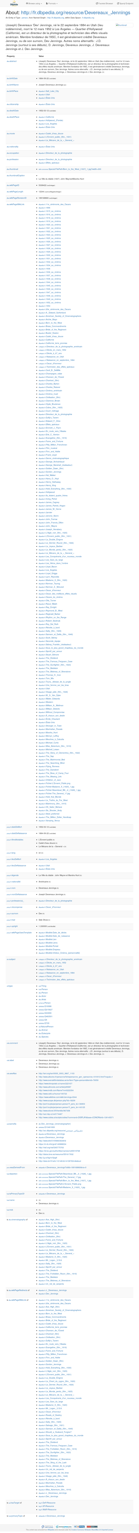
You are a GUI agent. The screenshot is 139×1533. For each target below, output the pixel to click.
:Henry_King (47, 485)
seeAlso (12, 1073)
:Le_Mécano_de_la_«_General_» (56, 140)
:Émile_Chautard (49, 719)
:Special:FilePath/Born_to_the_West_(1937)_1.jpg (65, 1180)
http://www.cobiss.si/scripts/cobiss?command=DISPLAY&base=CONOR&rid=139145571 (76, 1117)
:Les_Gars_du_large (51, 559)
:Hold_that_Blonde (50, 796)
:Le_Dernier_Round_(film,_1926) (56, 542)
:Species (43, 1036)
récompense (14, 907)
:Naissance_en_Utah (51, 356)
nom (11, 888)
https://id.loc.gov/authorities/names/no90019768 (59, 1150)
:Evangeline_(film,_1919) (53, 438)
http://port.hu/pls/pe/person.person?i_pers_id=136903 (62, 1103)
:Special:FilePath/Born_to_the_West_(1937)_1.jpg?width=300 (70, 169)
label (10, 1060)
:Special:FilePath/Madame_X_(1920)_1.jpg (62, 1187)
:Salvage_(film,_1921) (51, 1425)
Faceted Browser (105, 3)
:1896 (44, 207)
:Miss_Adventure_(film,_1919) (55, 746)
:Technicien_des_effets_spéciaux (56, 366)
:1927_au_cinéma (50, 245)
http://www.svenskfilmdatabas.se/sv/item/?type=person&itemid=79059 (68, 1080)
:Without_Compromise (51, 712)
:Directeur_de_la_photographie (55, 153)
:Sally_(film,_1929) (50, 631)
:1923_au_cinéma (50, 234)
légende (13, 875)
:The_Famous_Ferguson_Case (55, 661)
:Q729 (44, 1023)
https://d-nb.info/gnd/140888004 (52, 1144)
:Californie (46, 117)
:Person (43, 989)
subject (11, 959)
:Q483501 (46, 1016)
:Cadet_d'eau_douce (51, 133)
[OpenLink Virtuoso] (47, 1526)
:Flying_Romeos (49, 766)
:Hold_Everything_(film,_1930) (55, 488)
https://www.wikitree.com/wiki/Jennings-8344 (58, 1097)
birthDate (12, 78)
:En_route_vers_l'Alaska (52, 431)
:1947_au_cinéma (50, 292)
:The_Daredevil (49, 769)
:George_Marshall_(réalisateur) (55, 465)
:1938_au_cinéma (50, 278)
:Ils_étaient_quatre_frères (53, 495)
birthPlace (12, 91)
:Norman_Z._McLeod (51, 586)
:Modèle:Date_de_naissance (54, 936)
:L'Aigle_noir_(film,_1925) (53, 532)
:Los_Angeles (48, 123)
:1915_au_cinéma (50, 211)
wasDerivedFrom (16, 1167)
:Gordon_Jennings (50, 471)
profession (13, 159)
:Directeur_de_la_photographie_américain (60, 346)
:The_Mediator (48, 668)
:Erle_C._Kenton (49, 434)
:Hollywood (47, 492)
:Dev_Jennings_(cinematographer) (55, 1123)
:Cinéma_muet (48, 393)
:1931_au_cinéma (50, 258)
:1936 (44, 268)
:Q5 (43, 1019)
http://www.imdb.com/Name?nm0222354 (56, 1090)
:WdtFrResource (47, 1509)
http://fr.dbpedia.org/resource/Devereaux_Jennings (75, 12)
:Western (46, 702)
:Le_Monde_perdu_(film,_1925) (56, 549)
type (10, 985)
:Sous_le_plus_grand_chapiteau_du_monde (61, 647)
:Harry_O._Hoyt (49, 478)
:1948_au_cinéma (50, 295)
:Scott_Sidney (48, 637)
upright (12, 926)
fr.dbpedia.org (88, 17)
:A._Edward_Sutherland (52, 312)
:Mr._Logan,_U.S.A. (50, 1260)
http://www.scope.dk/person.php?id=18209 (57, 1100)
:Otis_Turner (47, 600)
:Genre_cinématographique (54, 458)
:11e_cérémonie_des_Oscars (55, 204)
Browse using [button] (34, 3)
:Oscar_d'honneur (50, 363)
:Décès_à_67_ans (50, 353)
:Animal (43, 1030)
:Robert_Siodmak (49, 620)
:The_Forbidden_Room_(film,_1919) (58, 1273)
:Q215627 (46, 1009)
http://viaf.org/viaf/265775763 (51, 1147)
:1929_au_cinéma (50, 251)
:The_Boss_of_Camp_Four (54, 773)
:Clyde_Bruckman (50, 404)
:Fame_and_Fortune (51, 441)
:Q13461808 (47, 1127)
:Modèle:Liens (48, 942)
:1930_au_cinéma (50, 255)
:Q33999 (45, 1013)
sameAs (11, 1123)
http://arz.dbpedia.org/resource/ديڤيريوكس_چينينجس (61, 1130)
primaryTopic (16, 1515)
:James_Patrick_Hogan (52, 505)
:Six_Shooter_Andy (50, 810)
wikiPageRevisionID (16, 198)
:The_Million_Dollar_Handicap (55, 817)
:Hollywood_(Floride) (51, 120)
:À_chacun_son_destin (52, 715)
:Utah (44, 94)
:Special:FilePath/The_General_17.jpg (60, 1177)
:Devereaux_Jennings (52, 1134)
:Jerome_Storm (49, 515)
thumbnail (12, 169)
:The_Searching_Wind (51, 763)
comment (12, 1043)
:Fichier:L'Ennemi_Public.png (54, 783)
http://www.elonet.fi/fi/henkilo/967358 (54, 1110)
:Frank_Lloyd (48, 454)
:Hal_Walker (47, 475)
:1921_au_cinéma (50, 228)
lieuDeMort (14, 859)
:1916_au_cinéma (50, 214)
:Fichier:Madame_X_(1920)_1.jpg (56, 786)
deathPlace (13, 117)
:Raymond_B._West (50, 610)
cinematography (17, 1219)
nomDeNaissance (17, 894)
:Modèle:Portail (48, 946)
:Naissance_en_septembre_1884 (57, 360)
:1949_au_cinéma (50, 299)
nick (10, 1209)
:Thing (42, 985)
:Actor (42, 996)
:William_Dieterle (49, 708)
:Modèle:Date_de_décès (52, 932)
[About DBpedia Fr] (14, 3)
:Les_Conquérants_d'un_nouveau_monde (60, 556)
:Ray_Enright (47, 607)
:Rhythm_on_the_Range (52, 617)
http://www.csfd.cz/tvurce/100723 (53, 1093)
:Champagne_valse (50, 373)
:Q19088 (45, 1006)
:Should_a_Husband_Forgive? (55, 1432)
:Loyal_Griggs (48, 573)
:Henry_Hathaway (50, 482)
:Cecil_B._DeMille (49, 370)
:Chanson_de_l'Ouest (51, 377)
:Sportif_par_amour (50, 651)
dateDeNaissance (17, 833)
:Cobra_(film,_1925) (51, 407)
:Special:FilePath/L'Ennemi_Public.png (60, 1183)
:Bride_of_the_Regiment (52, 329)
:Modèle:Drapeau (49, 949)
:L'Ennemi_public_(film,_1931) (55, 136)
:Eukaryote (44, 1033)
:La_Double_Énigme (51, 539)
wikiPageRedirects (18, 1290)
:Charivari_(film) (49, 380)
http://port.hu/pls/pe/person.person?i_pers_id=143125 (62, 1107)
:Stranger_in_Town (50, 725)
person (25, 17)
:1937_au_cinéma (50, 275)
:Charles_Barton (49, 383)
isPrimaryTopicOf (15, 1193)
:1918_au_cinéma (50, 217)
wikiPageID (13, 185)
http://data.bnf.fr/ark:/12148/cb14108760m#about (60, 1161)
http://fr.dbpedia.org (55, 17)
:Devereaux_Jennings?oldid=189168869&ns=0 (62, 1167)
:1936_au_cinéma (50, 272)
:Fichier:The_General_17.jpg (54, 793)
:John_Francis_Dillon (51, 522)
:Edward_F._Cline (49, 421)
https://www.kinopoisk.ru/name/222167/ (55, 1083)
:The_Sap (46, 756)
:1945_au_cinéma (50, 285)
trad (11, 919)
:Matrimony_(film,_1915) (52, 803)
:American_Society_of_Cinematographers (60, 316)
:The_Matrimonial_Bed (52, 759)
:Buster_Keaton (49, 333)
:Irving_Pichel (48, 498)
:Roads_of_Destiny (50, 1415)
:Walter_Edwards (49, 698)
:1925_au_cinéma (50, 238)
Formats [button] (52, 3)
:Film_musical (48, 448)
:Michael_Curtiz (49, 742)
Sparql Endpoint (126, 3)
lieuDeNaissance (16, 865)
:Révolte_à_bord (49, 627)
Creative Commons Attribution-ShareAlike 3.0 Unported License (92, 1530)
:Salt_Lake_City (49, 91)
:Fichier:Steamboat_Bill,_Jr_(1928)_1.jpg (59, 790)
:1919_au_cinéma (50, 221)
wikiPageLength (15, 191)
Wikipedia (51, 1530)
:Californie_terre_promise (53, 343)
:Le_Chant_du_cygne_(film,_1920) (57, 1381)
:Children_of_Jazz (50, 779)
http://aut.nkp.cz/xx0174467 (50, 1114)
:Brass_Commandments (52, 326)
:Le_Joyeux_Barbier (51, 546)
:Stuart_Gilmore (49, 654)
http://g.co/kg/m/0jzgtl (48, 1157)
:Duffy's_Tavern (49, 417)
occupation (13, 153)
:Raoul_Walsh (48, 603)
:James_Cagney (49, 502)
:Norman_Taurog (49, 583)
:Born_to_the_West (50, 322)
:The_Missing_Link (50, 776)
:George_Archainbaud (51, 461)
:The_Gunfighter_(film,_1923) (55, 664)
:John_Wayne (48, 526)
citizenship (13, 104)
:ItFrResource (46, 1506)
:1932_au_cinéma (50, 261)
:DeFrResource (47, 1502)
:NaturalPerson (46, 1026)
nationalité (13, 881)
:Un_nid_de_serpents (51, 1283)
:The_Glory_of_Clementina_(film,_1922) (59, 752)
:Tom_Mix (46, 678)
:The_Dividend (48, 658)
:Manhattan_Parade (50, 729)
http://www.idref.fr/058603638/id (52, 1140)
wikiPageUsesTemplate (19, 932)
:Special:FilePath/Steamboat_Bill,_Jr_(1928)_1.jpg (65, 1173)
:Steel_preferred (49, 813)
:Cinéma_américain (50, 390)
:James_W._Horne (50, 509)
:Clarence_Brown (49, 400)
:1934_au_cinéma (50, 265)
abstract (12, 61)
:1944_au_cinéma (50, 282)
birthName (13, 84)
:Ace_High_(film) (49, 1219)
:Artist (42, 999)
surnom (12, 913)
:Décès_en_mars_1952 (52, 349)
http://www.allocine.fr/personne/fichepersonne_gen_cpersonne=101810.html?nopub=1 (76, 1076)
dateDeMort (14, 826)
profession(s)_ (15, 900)
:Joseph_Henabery (50, 529)
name (11, 1200)
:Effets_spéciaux (49, 162)
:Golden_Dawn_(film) (51, 468)
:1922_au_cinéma (50, 231)
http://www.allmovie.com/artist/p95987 (55, 1087)
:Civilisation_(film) (49, 397)
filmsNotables (15, 839)
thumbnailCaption (16, 175)
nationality (12, 146)
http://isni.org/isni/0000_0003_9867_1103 (56, 1073)
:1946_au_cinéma (50, 289)
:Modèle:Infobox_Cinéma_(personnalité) (59, 952)
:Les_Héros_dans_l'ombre (53, 563)
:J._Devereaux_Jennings (53, 1290)
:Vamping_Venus (49, 820)
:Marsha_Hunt (48, 732)
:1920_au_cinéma (50, 224)
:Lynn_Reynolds (49, 576)
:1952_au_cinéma (50, 302)
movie (11, 133)
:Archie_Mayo (48, 319)
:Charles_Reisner (49, 387)
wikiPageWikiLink (15, 204)
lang (11, 852)
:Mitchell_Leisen (49, 749)
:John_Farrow (48, 519)
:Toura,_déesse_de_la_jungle (55, 681)
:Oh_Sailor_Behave (50, 807)
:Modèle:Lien (47, 939)
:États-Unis (47, 97)
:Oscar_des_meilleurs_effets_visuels (58, 593)
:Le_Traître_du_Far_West (53, 800)
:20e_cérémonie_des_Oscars (55, 309)
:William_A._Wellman (51, 705)
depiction (12, 1173)
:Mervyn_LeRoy (49, 735)
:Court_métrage (49, 410)
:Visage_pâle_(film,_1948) (53, 691)
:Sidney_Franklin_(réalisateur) (55, 644)
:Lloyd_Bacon (48, 566)
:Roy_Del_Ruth (48, 624)
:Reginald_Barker (49, 614)
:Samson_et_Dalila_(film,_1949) (56, 634)
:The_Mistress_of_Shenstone (55, 671)
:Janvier (45, 512)
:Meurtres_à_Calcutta (51, 739)
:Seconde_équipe (49, 641)
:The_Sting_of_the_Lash (53, 1462)
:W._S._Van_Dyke (50, 695)
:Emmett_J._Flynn (50, 427)
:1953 (44, 305)
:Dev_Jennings (48, 1293)
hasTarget (14, 1502)
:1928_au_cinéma (50, 248)
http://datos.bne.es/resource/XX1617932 (56, 1154)
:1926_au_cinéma (50, 241)
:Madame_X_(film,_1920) (53, 580)
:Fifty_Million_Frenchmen (53, 444)
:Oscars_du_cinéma (51, 597)
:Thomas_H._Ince (50, 675)
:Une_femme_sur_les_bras (54, 685)
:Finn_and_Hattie (49, 451)
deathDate (13, 110)
